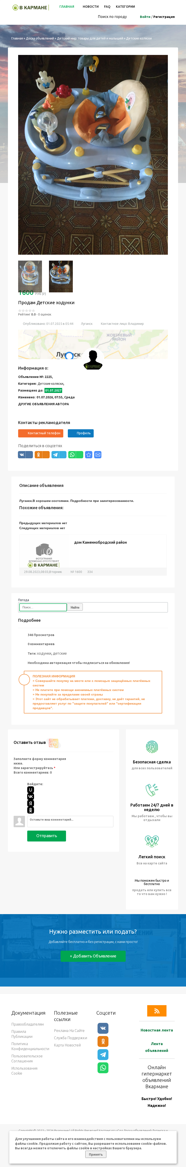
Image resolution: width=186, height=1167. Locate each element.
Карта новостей (67, 1031)
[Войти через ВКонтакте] (30, 782)
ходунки (44, 639)
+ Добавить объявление (93, 942)
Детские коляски (139, 38)
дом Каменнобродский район (100, 528)
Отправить (46, 821)
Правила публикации (21, 1020)
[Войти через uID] (30, 775)
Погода (23, 586)
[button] (23, 147)
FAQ (107, 6)
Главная (67, 6)
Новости (91, 6)
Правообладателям (27, 1010)
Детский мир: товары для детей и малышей (90, 38)
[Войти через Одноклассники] (30, 796)
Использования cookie (24, 1056)
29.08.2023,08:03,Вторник (43, 558)
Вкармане (61, 1117)
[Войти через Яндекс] (30, 789)
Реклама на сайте (69, 1017)
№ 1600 (76, 558)
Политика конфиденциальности (29, 1032)
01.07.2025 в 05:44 (59, 310)
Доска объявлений (40, 38)
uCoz (119, 1117)
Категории (125, 6)
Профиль (84, 419)
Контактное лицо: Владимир (122, 310)
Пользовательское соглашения (27, 1044)
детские (60, 639)
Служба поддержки (70, 1024)
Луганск (87, 310)
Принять (96, 1154)
